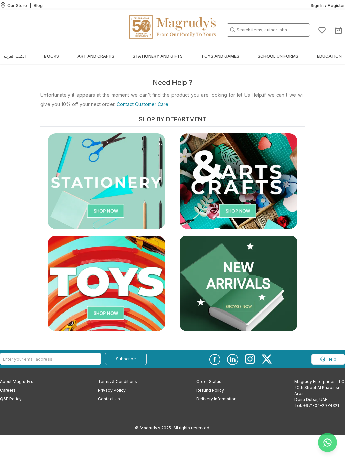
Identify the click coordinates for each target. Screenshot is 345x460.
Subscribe (126, 358)
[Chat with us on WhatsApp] (327, 442)
